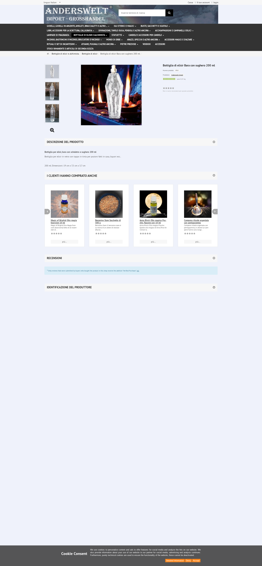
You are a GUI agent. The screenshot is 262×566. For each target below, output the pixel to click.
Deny (188, 560)
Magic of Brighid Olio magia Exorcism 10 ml (64, 221)
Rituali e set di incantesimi (61, 44)
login (215, 2)
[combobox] (52, 2)
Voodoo (147, 44)
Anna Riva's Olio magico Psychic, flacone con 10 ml (153, 221)
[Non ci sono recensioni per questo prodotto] (56, 234)
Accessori (160, 44)
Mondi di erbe (113, 39)
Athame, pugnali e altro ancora (97, 44)
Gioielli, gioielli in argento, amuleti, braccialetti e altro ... (77, 26)
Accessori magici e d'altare (179, 39)
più (138, 271)
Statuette (117, 35)
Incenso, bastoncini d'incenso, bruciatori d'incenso (73, 39)
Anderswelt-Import (177, 75)
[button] (131, 176)
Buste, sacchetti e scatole (154, 26)
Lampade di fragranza (58, 35)
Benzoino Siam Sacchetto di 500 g (108, 221)
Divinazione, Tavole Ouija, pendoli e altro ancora (124, 30)
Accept (196, 560)
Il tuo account (203, 2)
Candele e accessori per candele (145, 35)
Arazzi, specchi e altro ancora (142, 39)
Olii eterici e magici (124, 26)
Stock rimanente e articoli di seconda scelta (70, 48)
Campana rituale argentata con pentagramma (196, 221)
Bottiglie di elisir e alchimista (90, 35)
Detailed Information (175, 560)
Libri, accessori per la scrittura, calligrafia (69, 30)
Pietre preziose (128, 44)
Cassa (190, 2)
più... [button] (64, 241)
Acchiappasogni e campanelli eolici (173, 30)
